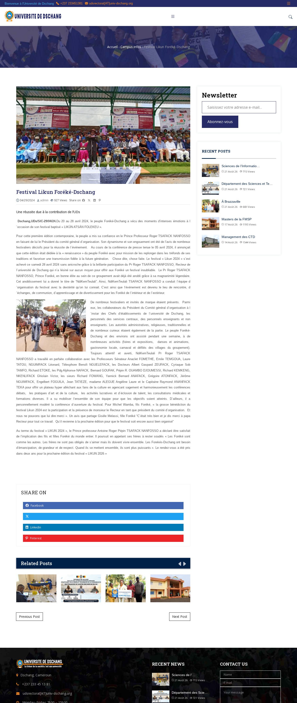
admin (44, 200)
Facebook (37, 506)
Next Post (179, 616)
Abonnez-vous (220, 121)
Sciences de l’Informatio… (241, 166)
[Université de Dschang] (34, 16)
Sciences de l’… (183, 675)
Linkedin (35, 527)
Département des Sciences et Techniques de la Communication (81, 588)
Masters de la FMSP (170, 588)
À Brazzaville (125, 588)
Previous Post (29, 616)
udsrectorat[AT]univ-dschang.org (111, 3)
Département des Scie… (190, 692)
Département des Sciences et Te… (247, 184)
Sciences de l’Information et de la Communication (36, 588)
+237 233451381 (71, 3)
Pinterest (35, 538)
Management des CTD (238, 237)
